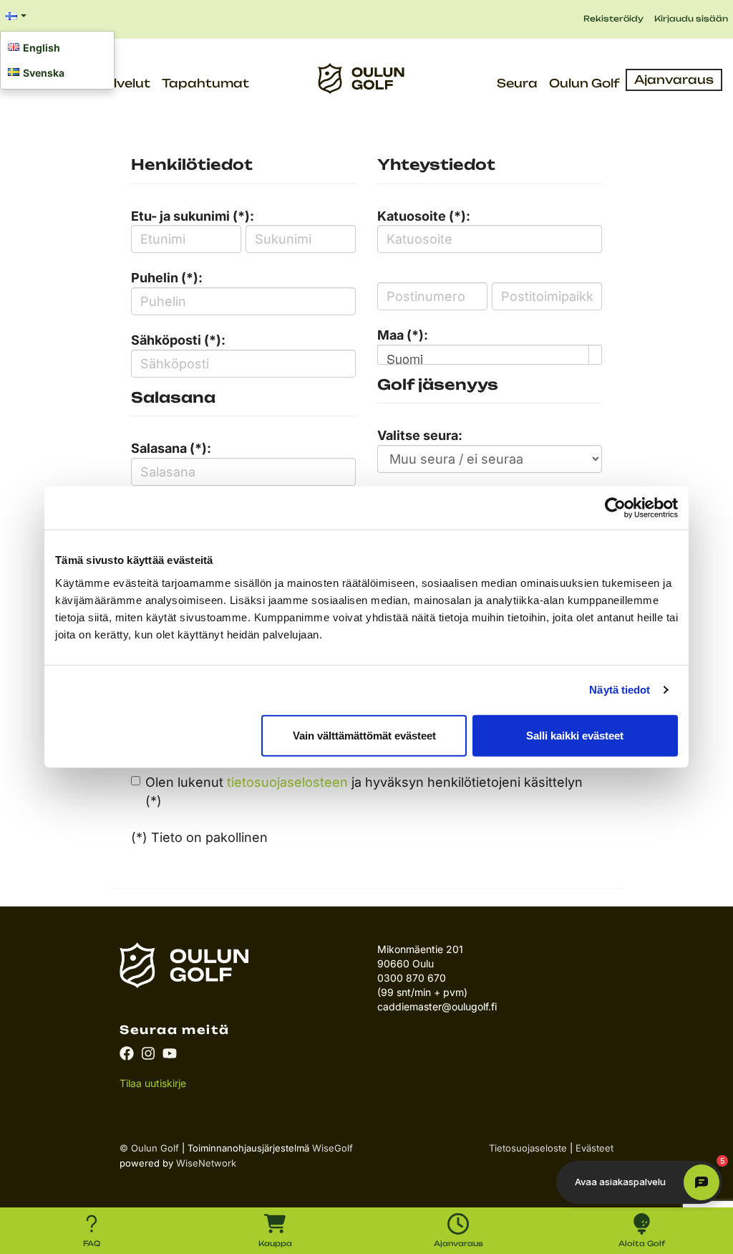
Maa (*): (402, 335)
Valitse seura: (419, 435)
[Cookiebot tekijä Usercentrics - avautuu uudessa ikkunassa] (615, 508)
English (41, 48)
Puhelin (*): (167, 277)
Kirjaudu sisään (691, 19)
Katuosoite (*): (423, 216)
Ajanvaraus (674, 79)
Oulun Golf (584, 83)
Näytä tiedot (619, 690)
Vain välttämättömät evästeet (364, 735)
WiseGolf (332, 1148)
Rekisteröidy (613, 19)
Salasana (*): (171, 448)
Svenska (43, 73)
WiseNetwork (206, 1163)
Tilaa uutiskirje (153, 1083)
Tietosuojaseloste (528, 1148)
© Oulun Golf (149, 1148)
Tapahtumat (205, 83)
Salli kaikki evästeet (574, 735)
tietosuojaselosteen (287, 782)
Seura (517, 83)
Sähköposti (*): (178, 340)
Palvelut (123, 83)
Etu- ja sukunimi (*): (192, 216)
